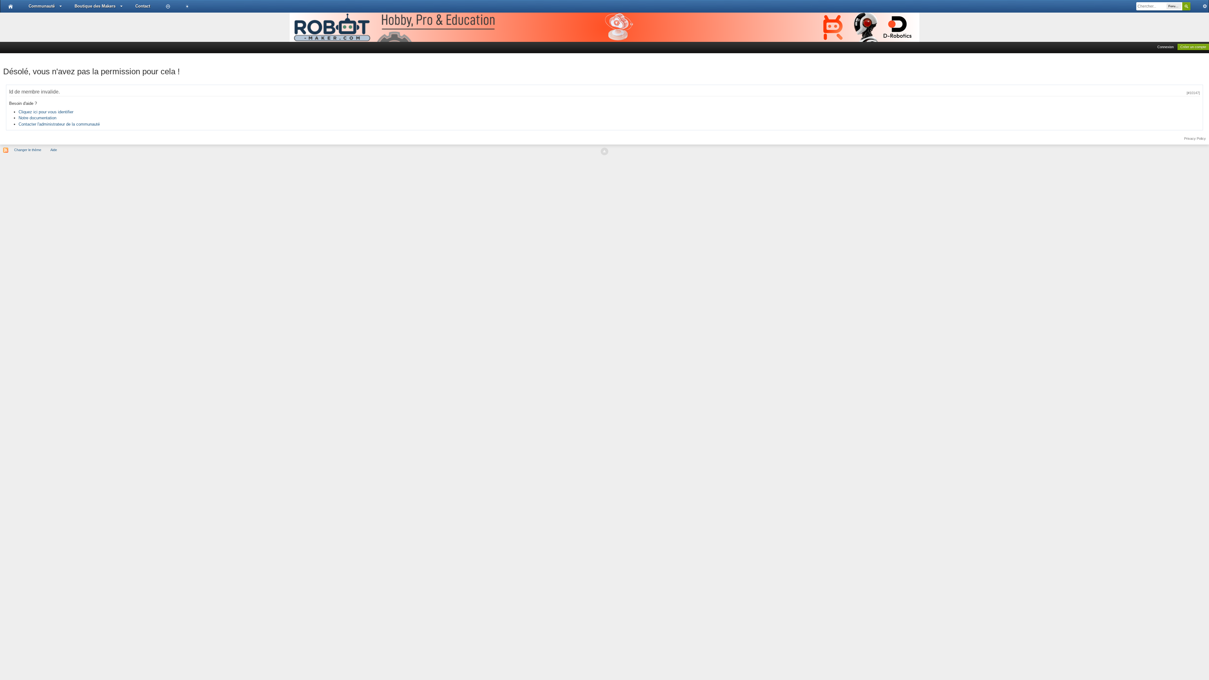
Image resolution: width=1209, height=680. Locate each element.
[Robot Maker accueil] (10, 6)
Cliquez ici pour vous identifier (46, 112)
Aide (53, 150)
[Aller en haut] (604, 151)
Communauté (42, 6)
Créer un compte (1193, 47)
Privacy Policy (1195, 138)
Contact (142, 6)
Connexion (1165, 47)
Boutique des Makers (95, 6)
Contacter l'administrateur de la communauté (59, 124)
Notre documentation (37, 118)
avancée (1199, 6)
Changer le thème (27, 150)
